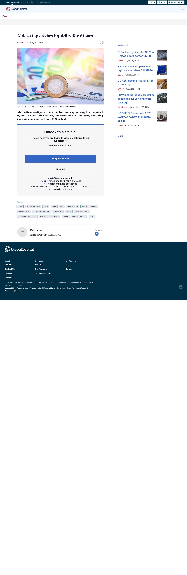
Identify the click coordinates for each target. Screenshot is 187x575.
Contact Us (10, 269)
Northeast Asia (24, 211)
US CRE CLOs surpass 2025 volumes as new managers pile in (134, 117)
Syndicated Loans (33, 206)
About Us (9, 265)
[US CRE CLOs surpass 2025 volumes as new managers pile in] (162, 116)
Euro (91, 216)
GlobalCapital (12, 2)
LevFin (68, 211)
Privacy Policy (36, 288)
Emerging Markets (79, 216)
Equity (120, 75)
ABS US (121, 89)
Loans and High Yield (41, 211)
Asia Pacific (57, 211)
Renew (69, 269)
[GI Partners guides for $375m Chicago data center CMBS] (162, 55)
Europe (65, 216)
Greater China (73, 206)
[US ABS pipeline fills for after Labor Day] (162, 84)
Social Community (43, 273)
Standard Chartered (89, 206)
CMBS (120, 60)
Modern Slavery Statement (54, 288)
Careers (8, 273)
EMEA (54, 206)
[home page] (16, 9)
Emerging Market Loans (27, 216)
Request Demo (176, 2)
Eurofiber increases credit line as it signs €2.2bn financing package (136, 98)
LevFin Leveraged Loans (49, 216)
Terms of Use (22, 288)
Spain (20, 206)
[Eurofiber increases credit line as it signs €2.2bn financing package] (162, 98)
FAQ (67, 265)
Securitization (27, 2)
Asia (5, 16)
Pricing (162, 2)
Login (152, 2)
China (46, 206)
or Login (60, 169)
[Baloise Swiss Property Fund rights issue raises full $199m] (162, 70)
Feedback (9, 278)
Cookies (18, 291)
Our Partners (41, 269)
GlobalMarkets (43, 2)
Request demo (60, 158)
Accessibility (10, 288)
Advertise (39, 265)
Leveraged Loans (81, 211)
